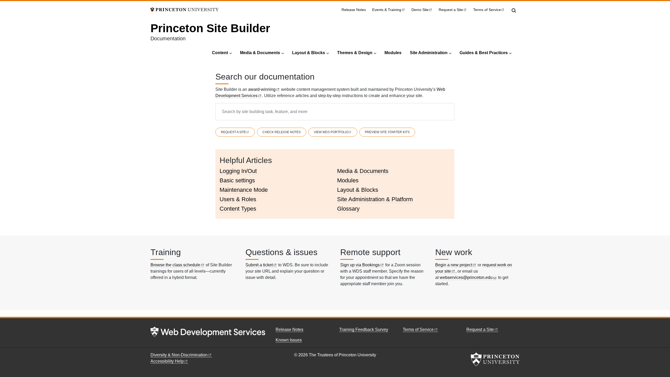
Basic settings (237, 180)
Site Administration (429, 52)
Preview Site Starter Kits (387, 132)
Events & (386, 10)
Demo (420, 10)
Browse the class (175, 265)
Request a (451, 10)
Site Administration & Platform (375, 199)
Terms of (487, 10)
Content (220, 52)
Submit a (259, 265)
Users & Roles (238, 199)
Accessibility (167, 361)
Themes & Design (354, 52)
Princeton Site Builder (210, 28)
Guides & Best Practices (484, 52)
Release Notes (354, 10)
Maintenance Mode (244, 190)
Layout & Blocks (308, 52)
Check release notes (282, 132)
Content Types (238, 208)
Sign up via (360, 265)
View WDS (331, 132)
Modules (392, 52)
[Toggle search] (513, 10)
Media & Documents (260, 52)
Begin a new (453, 265)
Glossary (348, 208)
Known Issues (289, 340)
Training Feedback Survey (363, 329)
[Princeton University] (184, 9)
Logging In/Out (238, 171)
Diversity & (179, 355)
